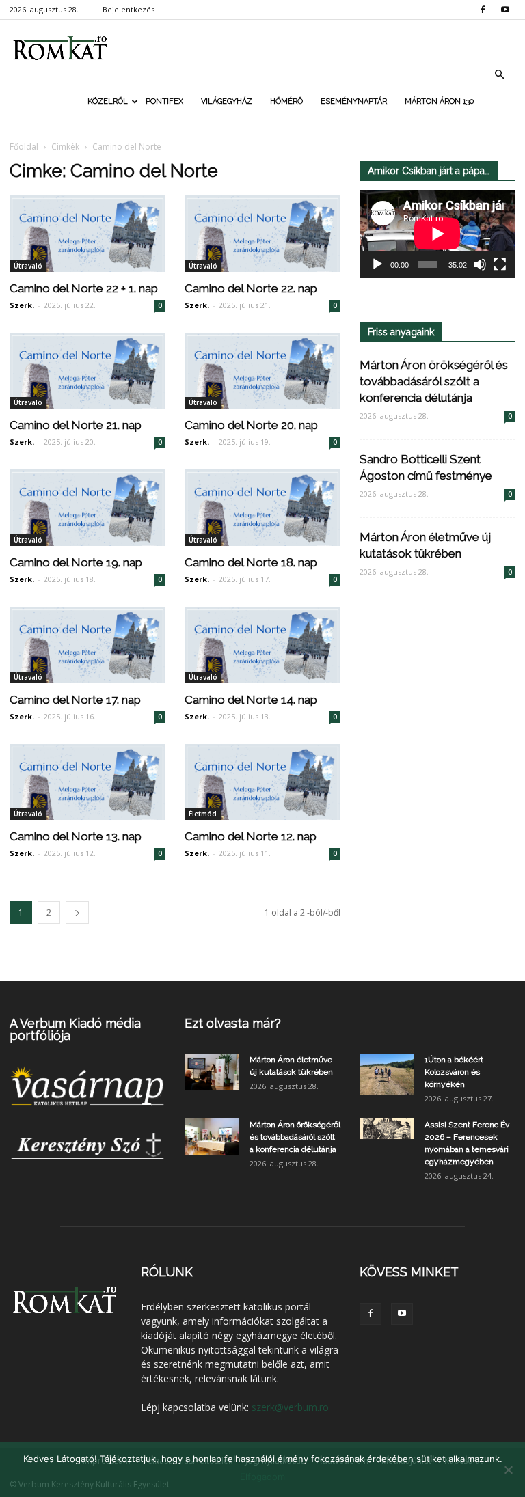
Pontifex (164, 101)
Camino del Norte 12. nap (251, 836)
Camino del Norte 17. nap (75, 699)
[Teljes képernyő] (500, 264)
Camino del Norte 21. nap (76, 425)
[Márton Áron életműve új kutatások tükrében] (212, 1072)
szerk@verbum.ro (290, 1407)
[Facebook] (482, 9)
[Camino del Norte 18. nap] (262, 507)
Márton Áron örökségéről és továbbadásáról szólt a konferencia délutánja (434, 381)
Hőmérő (286, 101)
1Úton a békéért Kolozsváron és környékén (454, 1072)
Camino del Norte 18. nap (251, 562)
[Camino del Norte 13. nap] (87, 782)
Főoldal (24, 146)
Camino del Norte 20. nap (251, 425)
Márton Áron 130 (439, 101)
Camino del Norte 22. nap (251, 288)
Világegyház (226, 101)
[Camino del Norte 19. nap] (87, 507)
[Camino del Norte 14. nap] (262, 645)
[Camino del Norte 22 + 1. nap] (87, 233)
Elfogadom (262, 1476)
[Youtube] (505, 9)
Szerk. (22, 305)
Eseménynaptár (354, 101)
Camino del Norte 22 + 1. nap (84, 288)
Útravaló (28, 266)
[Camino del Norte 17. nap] (87, 645)
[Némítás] (480, 264)
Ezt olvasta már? (233, 1023)
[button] (499, 74)
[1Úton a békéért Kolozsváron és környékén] (387, 1074)
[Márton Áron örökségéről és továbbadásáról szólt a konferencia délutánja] (212, 1136)
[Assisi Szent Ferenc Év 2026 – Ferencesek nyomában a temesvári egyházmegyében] (387, 1128)
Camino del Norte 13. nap (76, 836)
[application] (437, 234)
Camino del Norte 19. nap (76, 562)
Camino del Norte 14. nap (251, 699)
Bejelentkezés (128, 9)
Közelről (108, 101)
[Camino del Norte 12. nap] (262, 782)
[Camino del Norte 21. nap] (87, 371)
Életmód (203, 814)
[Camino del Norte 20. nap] (262, 371)
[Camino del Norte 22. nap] (262, 233)
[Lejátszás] (377, 264)
